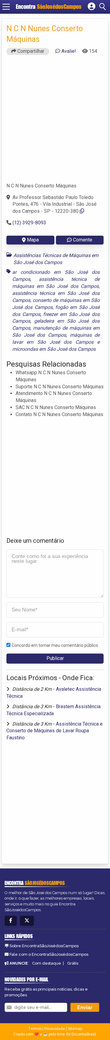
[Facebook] (11, 921)
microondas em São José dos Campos (54, 349)
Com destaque (46, 963)
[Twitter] (27, 921)
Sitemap (75, 1029)
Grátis (72, 963)
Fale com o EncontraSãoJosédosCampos (48, 954)
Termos (35, 1029)
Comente (82, 240)
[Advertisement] (55, 121)
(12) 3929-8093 (29, 223)
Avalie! (68, 51)
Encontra (49, 6)
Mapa (33, 240)
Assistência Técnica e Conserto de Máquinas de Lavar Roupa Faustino (54, 731)
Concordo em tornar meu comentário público (55, 645)
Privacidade (54, 1029)
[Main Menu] (6, 7)
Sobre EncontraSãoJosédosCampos (44, 946)
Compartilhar (30, 51)
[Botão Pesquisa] (103, 6)
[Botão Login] (91, 6)
